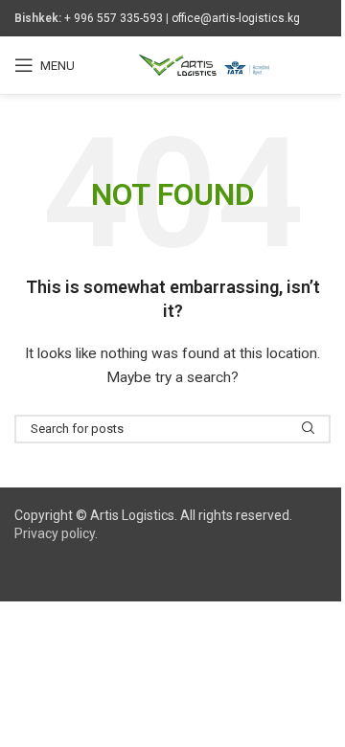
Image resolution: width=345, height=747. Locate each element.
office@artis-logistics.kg (236, 18)
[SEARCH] (309, 429)
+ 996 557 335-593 (113, 18)
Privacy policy (54, 533)
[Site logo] (204, 64)
